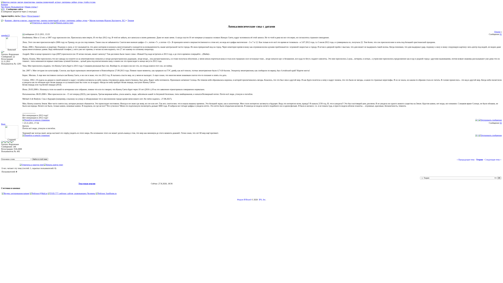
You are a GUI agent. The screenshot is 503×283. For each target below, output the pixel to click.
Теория (131, 20)
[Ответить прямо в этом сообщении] (490, 120)
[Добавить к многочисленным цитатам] (477, 120)
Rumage (4, 4)
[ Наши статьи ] (31, 7)
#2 (501, 123)
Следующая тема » (493, 160)
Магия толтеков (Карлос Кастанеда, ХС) (107, 20)
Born (3, 124)
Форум (240, 199)
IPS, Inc (262, 199)
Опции (497, 32)
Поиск (7, 7)
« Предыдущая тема (465, 160)
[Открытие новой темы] (63, 23)
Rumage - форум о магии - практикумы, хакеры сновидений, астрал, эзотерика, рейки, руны (46, 20)
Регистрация (33, 16)
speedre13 (5, 35)
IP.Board (247, 199)
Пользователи (17, 7)
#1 (501, 34)
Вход (23, 16)
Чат (3, 7)
